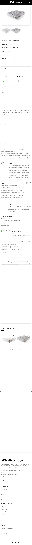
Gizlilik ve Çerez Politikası (7, 528)
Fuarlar (3, 494)
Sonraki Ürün (29, 40)
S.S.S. (2, 536)
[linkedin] (13, 58)
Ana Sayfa (4, 40)
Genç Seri (3, 517)
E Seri (2, 514)
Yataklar (9, 40)
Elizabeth (23, 348)
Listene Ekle (15, 47)
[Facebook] (7, 58)
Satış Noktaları (4, 497)
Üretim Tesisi (4, 492)
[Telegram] (15, 58)
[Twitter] (9, 58)
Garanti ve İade (4, 533)
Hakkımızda (4, 489)
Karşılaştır (6, 47)
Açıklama (3, 68)
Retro (8, 348)
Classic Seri (4, 509)
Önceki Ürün (26, 40)
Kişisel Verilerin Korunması (7, 531)
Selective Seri (16, 40)
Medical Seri (4, 511)
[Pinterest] (11, 58)
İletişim (2, 499)
